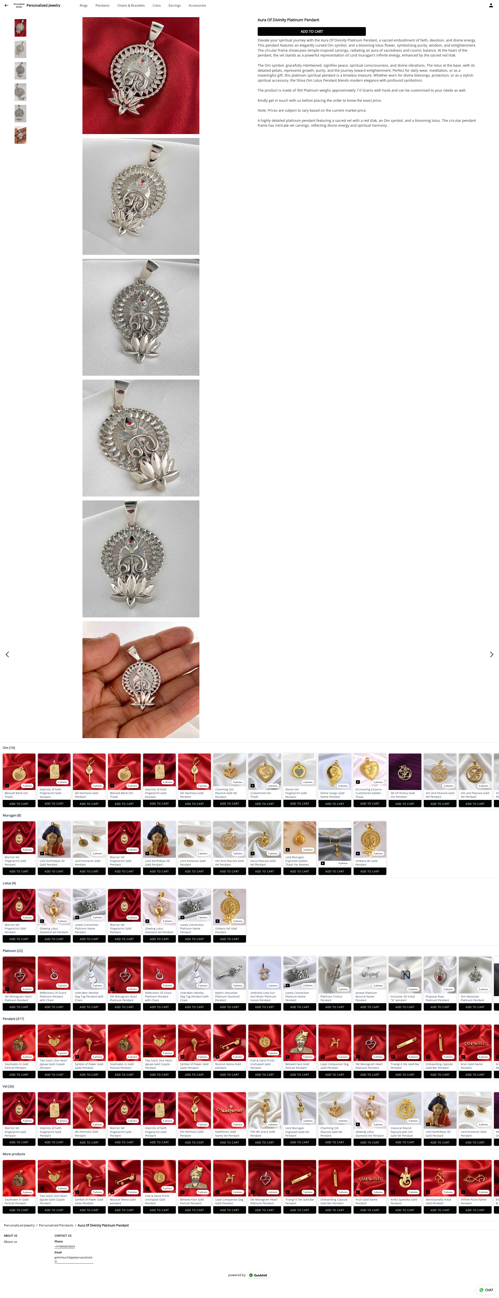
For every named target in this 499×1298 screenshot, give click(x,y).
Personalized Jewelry (43, 5)
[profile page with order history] (491, 5)
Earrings (175, 5)
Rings (84, 5)
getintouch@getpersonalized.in (74, 1259)
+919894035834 (65, 1246)
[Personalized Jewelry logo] (19, 5)
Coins (157, 5)
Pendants (103, 5)
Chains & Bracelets (131, 5)
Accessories (197, 5)
